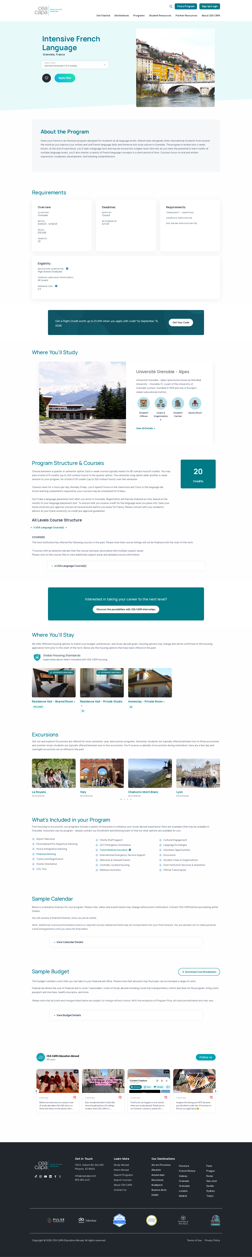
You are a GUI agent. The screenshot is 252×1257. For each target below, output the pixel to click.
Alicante (156, 1169)
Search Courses (123, 1180)
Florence (184, 1166)
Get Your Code (181, 322)
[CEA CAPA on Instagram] (40, 1176)
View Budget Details (69, 1015)
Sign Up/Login (210, 6)
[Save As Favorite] (46, 78)
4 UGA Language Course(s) (49, 527)
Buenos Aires (159, 1189)
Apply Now (65, 78)
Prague (210, 1170)
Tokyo (210, 1195)
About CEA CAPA (211, 15)
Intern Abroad (121, 1169)
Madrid (183, 1195)
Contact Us (120, 1189)
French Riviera (187, 1170)
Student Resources (160, 15)
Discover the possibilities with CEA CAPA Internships (126, 609)
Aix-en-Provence (161, 1164)
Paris (209, 1166)
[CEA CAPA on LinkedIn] (50, 1176)
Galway (183, 1176)
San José (211, 1181)
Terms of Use (194, 1240)
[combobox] (75, 65)
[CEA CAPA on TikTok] (34, 1176)
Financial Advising (46, 854)
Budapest (157, 1185)
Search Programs (123, 1175)
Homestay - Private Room (145, 701)
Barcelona (157, 1180)
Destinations (121, 15)
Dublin (155, 1194)
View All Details (144, 428)
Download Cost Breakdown (200, 971)
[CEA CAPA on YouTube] (45, 1176)
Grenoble (184, 1186)
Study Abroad (121, 1164)
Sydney (210, 1191)
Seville (210, 1186)
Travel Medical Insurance (113, 850)
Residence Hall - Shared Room (52, 701)
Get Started (103, 15)
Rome (209, 1176)
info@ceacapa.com (85, 1175)
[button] (214, 773)
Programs (139, 15)
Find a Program (185, 6)
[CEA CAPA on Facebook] (55, 1176)
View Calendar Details (70, 942)
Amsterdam (158, 1175)
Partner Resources (186, 15)
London (183, 1191)
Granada (184, 1181)
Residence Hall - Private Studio (101, 701)
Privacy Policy (212, 1240)
